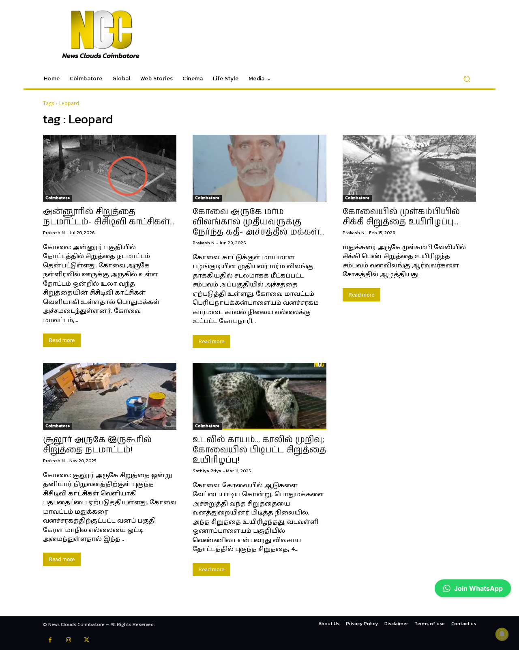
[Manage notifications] (501, 634)
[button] (466, 78)
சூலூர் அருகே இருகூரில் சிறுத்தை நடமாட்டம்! (97, 445)
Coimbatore (57, 198)
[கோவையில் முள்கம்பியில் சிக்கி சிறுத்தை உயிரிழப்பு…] (409, 168)
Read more (62, 340)
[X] (86, 641)
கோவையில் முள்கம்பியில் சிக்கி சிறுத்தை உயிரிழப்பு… (401, 217)
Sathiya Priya (207, 470)
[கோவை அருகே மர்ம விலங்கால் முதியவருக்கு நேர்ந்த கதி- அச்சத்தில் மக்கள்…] (259, 168)
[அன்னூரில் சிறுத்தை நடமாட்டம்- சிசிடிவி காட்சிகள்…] (109, 168)
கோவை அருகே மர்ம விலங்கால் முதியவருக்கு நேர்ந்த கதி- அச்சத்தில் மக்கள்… (258, 222)
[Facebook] (50, 641)
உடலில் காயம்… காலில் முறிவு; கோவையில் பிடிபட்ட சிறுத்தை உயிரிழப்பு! (259, 450)
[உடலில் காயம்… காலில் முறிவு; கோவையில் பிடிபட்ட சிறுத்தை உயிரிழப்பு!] (259, 396)
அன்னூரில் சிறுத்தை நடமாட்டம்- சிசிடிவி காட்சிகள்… (108, 217)
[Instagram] (68, 641)
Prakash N (54, 232)
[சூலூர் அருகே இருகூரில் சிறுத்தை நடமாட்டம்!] (109, 396)
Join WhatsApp (478, 588)
